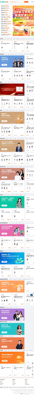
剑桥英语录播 (19, 279)
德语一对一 (20, 350)
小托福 (9, 13)
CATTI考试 (7, 22)
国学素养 (2, 35)
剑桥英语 (2, 24)
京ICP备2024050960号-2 (16, 393)
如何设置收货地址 (27, 384)
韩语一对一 (12, 350)
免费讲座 (4, 110)
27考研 (2, 6)
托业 (10, 24)
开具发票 (13, 384)
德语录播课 (24, 350)
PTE (3, 82)
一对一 (16, 110)
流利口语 (2, 22)
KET (20, 251)
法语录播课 (31, 350)
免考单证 (16, 54)
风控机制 (1, 384)
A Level (6, 82)
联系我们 (1, 382)
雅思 (17, 82)
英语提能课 (6, 251)
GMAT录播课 (14, 138)
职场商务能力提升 (15, 279)
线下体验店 (22, 389)
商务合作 (17, 389)
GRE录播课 (10, 138)
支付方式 (13, 382)
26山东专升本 (7, 307)
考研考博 (2, 5)
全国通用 (2, 26)
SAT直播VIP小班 (12, 166)
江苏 (8, 26)
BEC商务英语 (7, 24)
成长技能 (7, 35)
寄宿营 (8, 54)
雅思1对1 (9, 82)
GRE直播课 (18, 138)
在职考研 (9, 6)
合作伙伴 (14, 389)
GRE (4, 15)
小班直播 (14, 110)
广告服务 (19, 389)
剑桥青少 (5, 24)
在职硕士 (2, 19)
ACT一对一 (31, 166)
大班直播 (11, 110)
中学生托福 (2, 13)
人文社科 (5, 35)
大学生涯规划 (3, 30)
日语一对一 (9, 350)
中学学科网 (29, 387)
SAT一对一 (16, 166)
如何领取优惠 (14, 383)
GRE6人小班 (26, 138)
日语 (1, 33)
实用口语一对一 (29, 279)
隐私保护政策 (1, 383)
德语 (6, 33)
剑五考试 (18, 251)
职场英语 (5, 22)
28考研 (4, 6)
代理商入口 (25, 389)
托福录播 (7, 110)
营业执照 (20, 393)
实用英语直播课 (24, 279)
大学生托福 (2, 15)
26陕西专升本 (11, 307)
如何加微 (26, 382)
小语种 (2, 32)
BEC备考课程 (10, 279)
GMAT (6, 15)
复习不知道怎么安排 (26, 299)
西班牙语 (8, 33)
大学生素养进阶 (3, 34)
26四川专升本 (15, 307)
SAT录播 (8, 166)
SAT (4, 13)
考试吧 (12, 387)
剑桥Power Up (14, 251)
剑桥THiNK (10, 251)
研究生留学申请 (9, 15)
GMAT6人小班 (31, 138)
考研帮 (15, 387)
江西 (4, 26)
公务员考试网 (21, 387)
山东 (5, 26)
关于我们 (11, 389)
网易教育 (7, 387)
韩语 (3, 33)
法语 (4, 33)
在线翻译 (32, 387)
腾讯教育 (4, 387)
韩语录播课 (16, 350)
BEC (15, 82)
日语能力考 (5, 350)
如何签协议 (26, 383)
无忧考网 (10, 387)
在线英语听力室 (25, 387)
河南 (7, 26)
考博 (24, 54)
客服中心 (28, 389)
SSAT (7, 13)
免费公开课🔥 (12, 54)
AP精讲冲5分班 (20, 166)
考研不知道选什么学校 (26, 301)
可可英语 (17, 387)
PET (22, 251)
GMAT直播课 (22, 138)
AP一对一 (24, 166)
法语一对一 (27, 350)
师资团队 (32, 1)
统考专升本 (2, 25)
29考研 (6, 6)
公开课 (11, 6)
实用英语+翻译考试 (4, 21)
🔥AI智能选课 (30, 54)
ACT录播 (28, 166)
